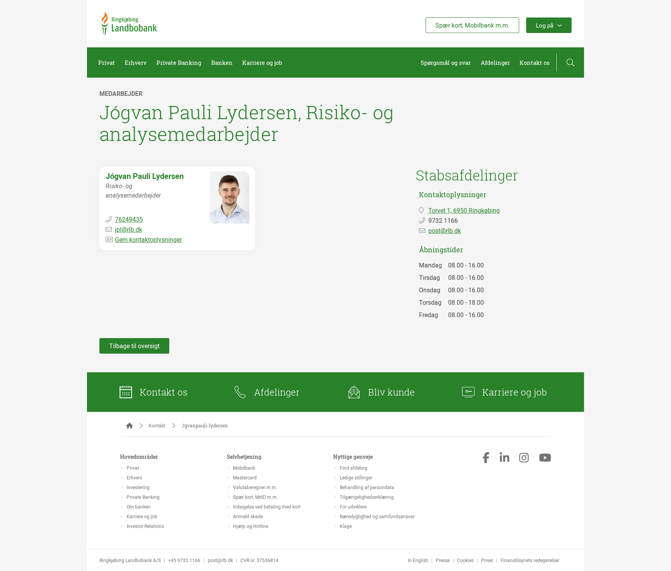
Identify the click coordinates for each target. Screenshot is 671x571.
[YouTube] (545, 458)
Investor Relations (145, 526)
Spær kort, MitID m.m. (255, 497)
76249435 (129, 219)
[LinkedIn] (504, 458)
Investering (138, 487)
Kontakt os (535, 62)
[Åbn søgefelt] (570, 62)
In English (418, 560)
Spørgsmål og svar (446, 62)
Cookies (465, 560)
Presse (443, 560)
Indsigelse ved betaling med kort (267, 506)
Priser (487, 560)
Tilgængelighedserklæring (367, 497)
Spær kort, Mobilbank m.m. (472, 25)
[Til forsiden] (129, 33)
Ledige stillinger (356, 477)
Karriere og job (262, 62)
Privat (106, 62)
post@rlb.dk (444, 230)
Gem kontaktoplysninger (148, 239)
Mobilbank (244, 468)
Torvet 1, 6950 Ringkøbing (464, 210)
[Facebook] (486, 458)
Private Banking (178, 62)
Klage (346, 526)
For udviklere (353, 506)
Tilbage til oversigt (134, 346)
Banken (222, 62)
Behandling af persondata (367, 487)
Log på (544, 25)
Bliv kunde (391, 392)
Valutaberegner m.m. (255, 487)
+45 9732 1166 (184, 560)
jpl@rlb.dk (128, 229)
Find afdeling (353, 468)
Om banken (139, 506)
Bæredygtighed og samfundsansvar (377, 516)
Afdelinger (495, 62)
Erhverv (135, 62)
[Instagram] (524, 458)
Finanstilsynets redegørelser (530, 560)
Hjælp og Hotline (250, 526)
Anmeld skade (248, 516)
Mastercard (245, 477)
